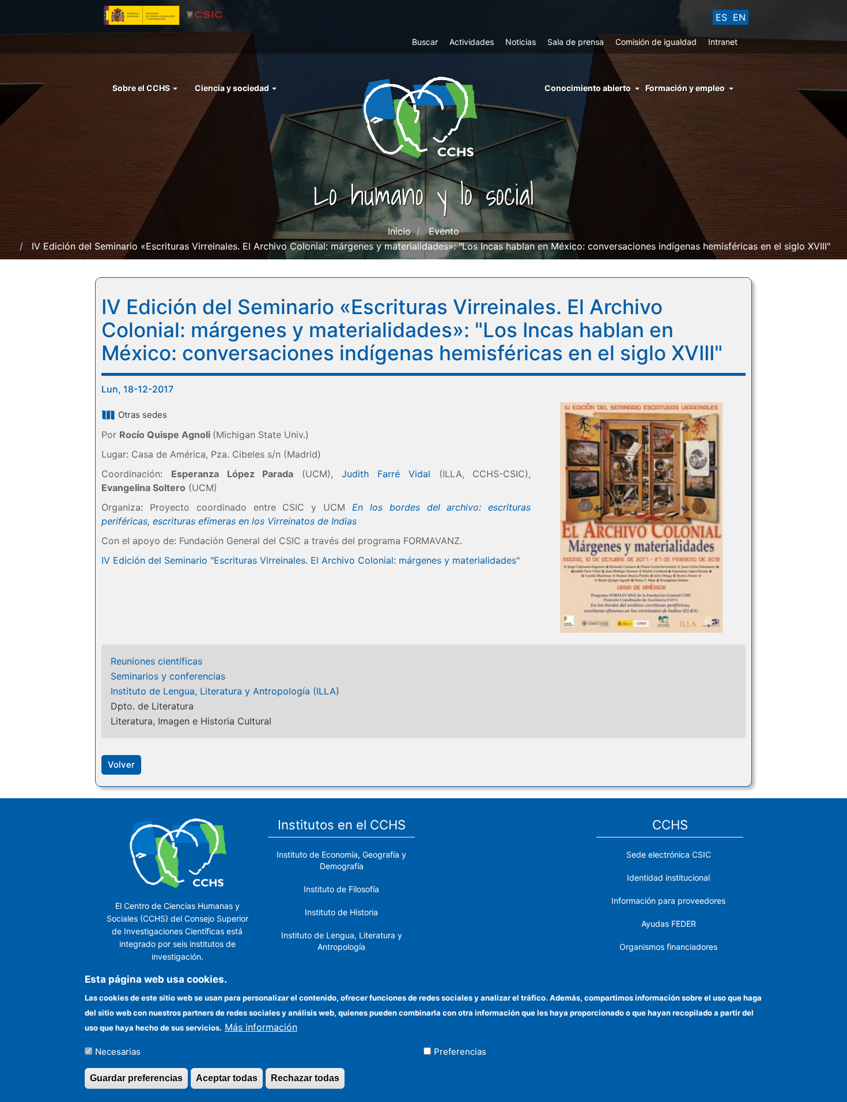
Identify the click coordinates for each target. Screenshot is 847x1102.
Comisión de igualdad (656, 42)
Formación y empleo (685, 88)
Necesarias (118, 1051)
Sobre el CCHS (142, 88)
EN (739, 17)
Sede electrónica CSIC (668, 854)
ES (721, 17)
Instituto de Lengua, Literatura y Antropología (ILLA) (225, 691)
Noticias (520, 42)
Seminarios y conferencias (168, 676)
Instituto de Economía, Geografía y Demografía (341, 860)
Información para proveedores (668, 900)
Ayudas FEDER (668, 924)
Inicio (399, 231)
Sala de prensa (575, 42)
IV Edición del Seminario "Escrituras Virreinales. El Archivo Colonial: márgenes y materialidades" (310, 560)
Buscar (425, 42)
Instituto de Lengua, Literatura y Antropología (341, 941)
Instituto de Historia (341, 912)
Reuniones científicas (156, 661)
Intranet (723, 42)
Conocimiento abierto (587, 88)
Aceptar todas (227, 1078)
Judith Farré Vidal (386, 474)
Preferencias (460, 1051)
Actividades (471, 42)
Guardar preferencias (136, 1078)
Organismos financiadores (668, 947)
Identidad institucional (668, 877)
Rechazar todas (305, 1078)
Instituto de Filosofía (341, 889)
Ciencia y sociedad (233, 88)
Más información (261, 1026)
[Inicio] (424, 116)
